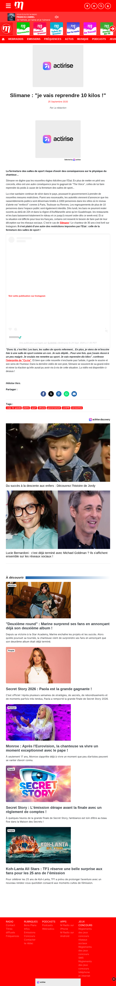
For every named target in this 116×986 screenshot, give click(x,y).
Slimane (64, 222)
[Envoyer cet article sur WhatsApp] (65, 395)
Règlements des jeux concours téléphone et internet (85, 968)
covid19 (66, 408)
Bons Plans (30, 925)
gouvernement (53, 408)
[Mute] (56, 17)
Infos (27, 928)
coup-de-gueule (14, 408)
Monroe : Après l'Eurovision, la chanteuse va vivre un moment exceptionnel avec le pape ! (52, 748)
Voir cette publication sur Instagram (26, 296)
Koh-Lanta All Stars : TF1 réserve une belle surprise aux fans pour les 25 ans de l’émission (54, 871)
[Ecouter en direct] (94, 6)
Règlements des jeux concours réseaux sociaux (85, 936)
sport (33, 408)
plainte (26, 408)
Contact (10, 925)
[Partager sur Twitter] (50, 395)
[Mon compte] (108, 6)
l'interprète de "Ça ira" (18, 360)
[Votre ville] (87, 6)
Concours (29, 936)
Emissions (33, 39)
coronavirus (77, 408)
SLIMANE (52, 343)
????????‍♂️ (15, 337)
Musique (83, 39)
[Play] (3, 26)
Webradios (15, 39)
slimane (42, 408)
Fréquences (52, 39)
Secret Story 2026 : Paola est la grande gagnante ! (49, 689)
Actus (69, 39)
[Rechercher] (101, 6)
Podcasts (99, 39)
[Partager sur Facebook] (42, 395)
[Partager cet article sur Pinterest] (58, 395)
